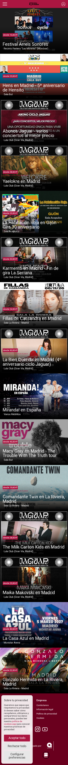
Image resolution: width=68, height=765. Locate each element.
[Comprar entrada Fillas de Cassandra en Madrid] (34, 304)
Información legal (44, 709)
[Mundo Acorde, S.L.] (34, 3)
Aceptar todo (17, 738)
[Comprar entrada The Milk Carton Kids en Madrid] (34, 533)
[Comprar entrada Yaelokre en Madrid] (34, 167)
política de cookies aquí (13, 722)
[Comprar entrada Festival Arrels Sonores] (34, 30)
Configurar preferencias (17, 756)
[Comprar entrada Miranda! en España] (34, 396)
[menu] (5, 3)
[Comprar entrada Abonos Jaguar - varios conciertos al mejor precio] (34, 121)
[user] (63, 4)
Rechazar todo (17, 746)
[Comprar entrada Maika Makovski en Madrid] (34, 579)
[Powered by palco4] (45, 755)
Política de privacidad (46, 713)
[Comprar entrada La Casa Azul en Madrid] (34, 624)
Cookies (40, 718)
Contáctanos (42, 705)
